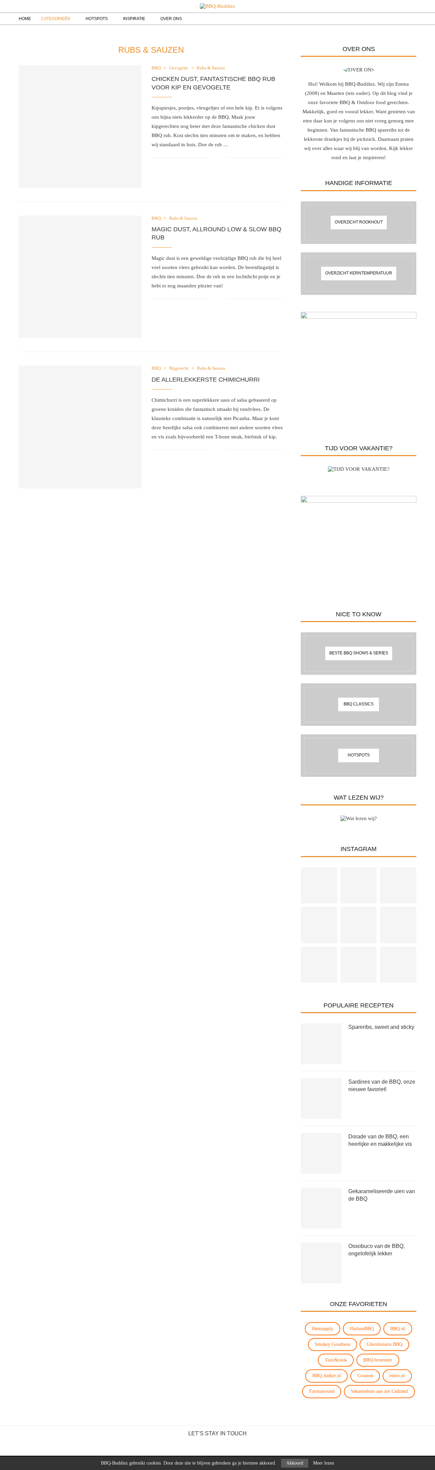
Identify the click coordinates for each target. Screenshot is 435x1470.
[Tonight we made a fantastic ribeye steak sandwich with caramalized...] (398, 965)
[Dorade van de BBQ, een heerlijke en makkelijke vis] (321, 1153)
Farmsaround (321, 1391)
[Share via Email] (222, 158)
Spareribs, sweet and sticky (381, 1027)
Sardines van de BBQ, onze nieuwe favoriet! (381, 1085)
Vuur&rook (336, 1360)
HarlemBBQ (362, 1328)
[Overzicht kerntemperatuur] (358, 273)
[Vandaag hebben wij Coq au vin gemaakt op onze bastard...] (319, 885)
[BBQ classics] (358, 704)
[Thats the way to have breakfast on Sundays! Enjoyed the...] (319, 925)
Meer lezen (323, 1463)
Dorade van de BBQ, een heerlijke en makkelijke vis (380, 1140)
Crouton (365, 1375)
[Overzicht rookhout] (358, 222)
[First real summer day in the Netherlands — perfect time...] (359, 925)
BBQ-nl (397, 1328)
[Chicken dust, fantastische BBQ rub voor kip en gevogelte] (80, 126)
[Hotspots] (358, 755)
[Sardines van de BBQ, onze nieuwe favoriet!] (321, 1098)
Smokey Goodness (332, 1344)
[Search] (400, 18)
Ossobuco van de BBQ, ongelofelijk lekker (376, 1249)
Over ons (171, 18)
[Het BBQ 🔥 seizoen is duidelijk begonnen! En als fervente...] (398, 885)
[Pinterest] (391, 18)
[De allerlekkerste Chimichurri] (80, 427)
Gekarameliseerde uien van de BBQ (381, 1195)
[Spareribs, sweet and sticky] (321, 1043)
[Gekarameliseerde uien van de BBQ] (321, 1208)
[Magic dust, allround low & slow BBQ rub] (80, 277)
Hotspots (97, 18)
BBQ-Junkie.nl (326, 1375)
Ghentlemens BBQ (384, 1344)
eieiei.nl (397, 1375)
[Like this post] (213, 158)
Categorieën (55, 18)
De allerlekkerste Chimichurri (206, 379)
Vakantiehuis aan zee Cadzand (379, 1391)
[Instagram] (383, 18)
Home (25, 18)
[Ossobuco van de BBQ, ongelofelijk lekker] (321, 1262)
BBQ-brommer (377, 1360)
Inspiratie (134, 18)
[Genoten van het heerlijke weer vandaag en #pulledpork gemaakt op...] (398, 925)
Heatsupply (322, 1328)
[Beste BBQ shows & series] (358, 653)
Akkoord (294, 1463)
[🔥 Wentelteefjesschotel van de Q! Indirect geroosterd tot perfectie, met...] (359, 965)
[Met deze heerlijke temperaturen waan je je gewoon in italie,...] (359, 885)
